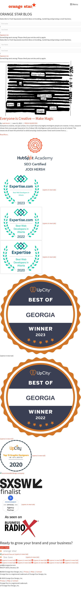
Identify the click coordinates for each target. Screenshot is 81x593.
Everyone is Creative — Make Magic (26, 118)
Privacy (26, 572)
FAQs (32, 572)
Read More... (4, 135)
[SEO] (35, 154)
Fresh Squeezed (30, 123)
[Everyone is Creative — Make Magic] (37, 87)
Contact (39, 572)
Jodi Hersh (6, 123)
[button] (4, 35)
